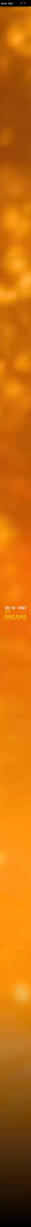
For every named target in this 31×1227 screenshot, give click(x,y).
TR (24, 3)
